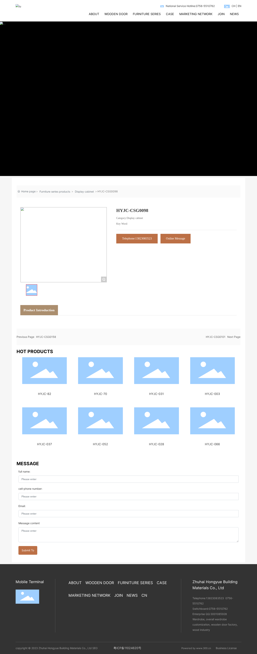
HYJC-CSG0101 (215, 336)
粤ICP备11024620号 (127, 648)
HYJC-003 (212, 394)
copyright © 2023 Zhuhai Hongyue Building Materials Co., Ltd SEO (57, 648)
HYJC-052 (100, 444)
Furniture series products (55, 191)
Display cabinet (84, 191)
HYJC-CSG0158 (46, 336)
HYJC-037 (44, 444)
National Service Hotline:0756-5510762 (190, 6)
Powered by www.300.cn (196, 648)
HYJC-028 (156, 444)
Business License (226, 648)
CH (233, 6)
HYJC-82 (44, 394)
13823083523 (215, 598)
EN (239, 6)
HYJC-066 (212, 444)
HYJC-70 (100, 394)
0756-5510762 (218, 608)
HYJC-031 (156, 394)
